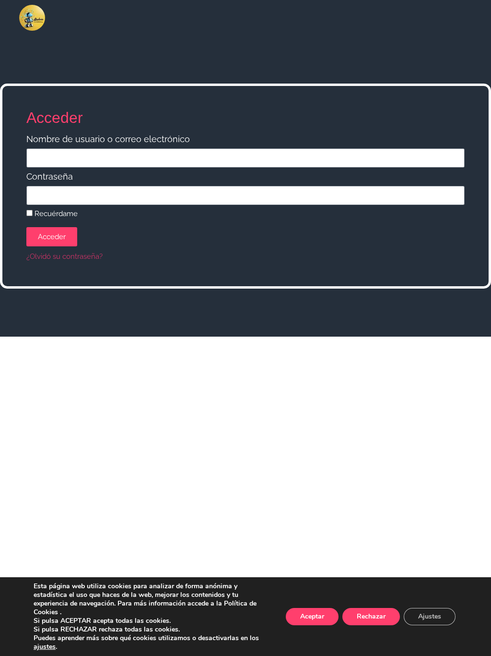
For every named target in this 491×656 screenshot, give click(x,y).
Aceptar (312, 616)
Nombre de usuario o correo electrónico (108, 139)
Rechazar (371, 616)
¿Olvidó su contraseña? (64, 256)
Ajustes (429, 616)
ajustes (45, 647)
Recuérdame (55, 214)
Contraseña (49, 177)
